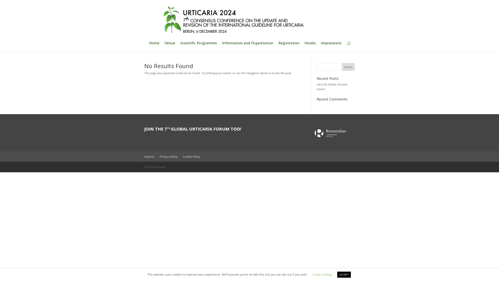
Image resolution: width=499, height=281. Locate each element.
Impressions (331, 43)
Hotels (310, 43)
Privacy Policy (169, 156)
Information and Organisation (247, 43)
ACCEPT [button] (344, 274)
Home (154, 43)
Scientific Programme (198, 43)
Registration (288, 43)
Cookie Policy (192, 156)
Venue (170, 43)
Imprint (149, 156)
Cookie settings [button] (322, 274)
